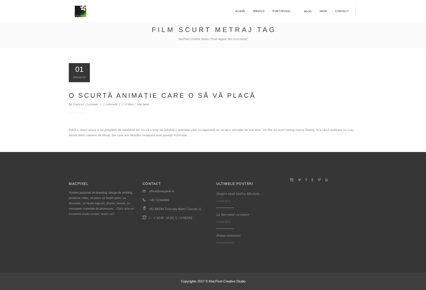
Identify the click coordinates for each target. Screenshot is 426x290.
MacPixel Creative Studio (193, 39)
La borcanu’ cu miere (232, 215)
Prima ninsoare (228, 236)
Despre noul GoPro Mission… (239, 194)
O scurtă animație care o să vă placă (162, 95)
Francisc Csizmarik (86, 104)
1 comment (110, 104)
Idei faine (143, 104)
